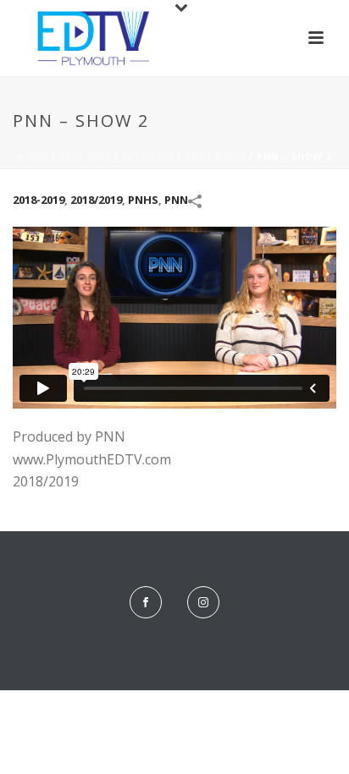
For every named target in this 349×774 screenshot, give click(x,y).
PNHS (199, 156)
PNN (235, 156)
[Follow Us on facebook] (146, 602)
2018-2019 (85, 156)
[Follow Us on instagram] (203, 602)
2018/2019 (148, 156)
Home (33, 156)
